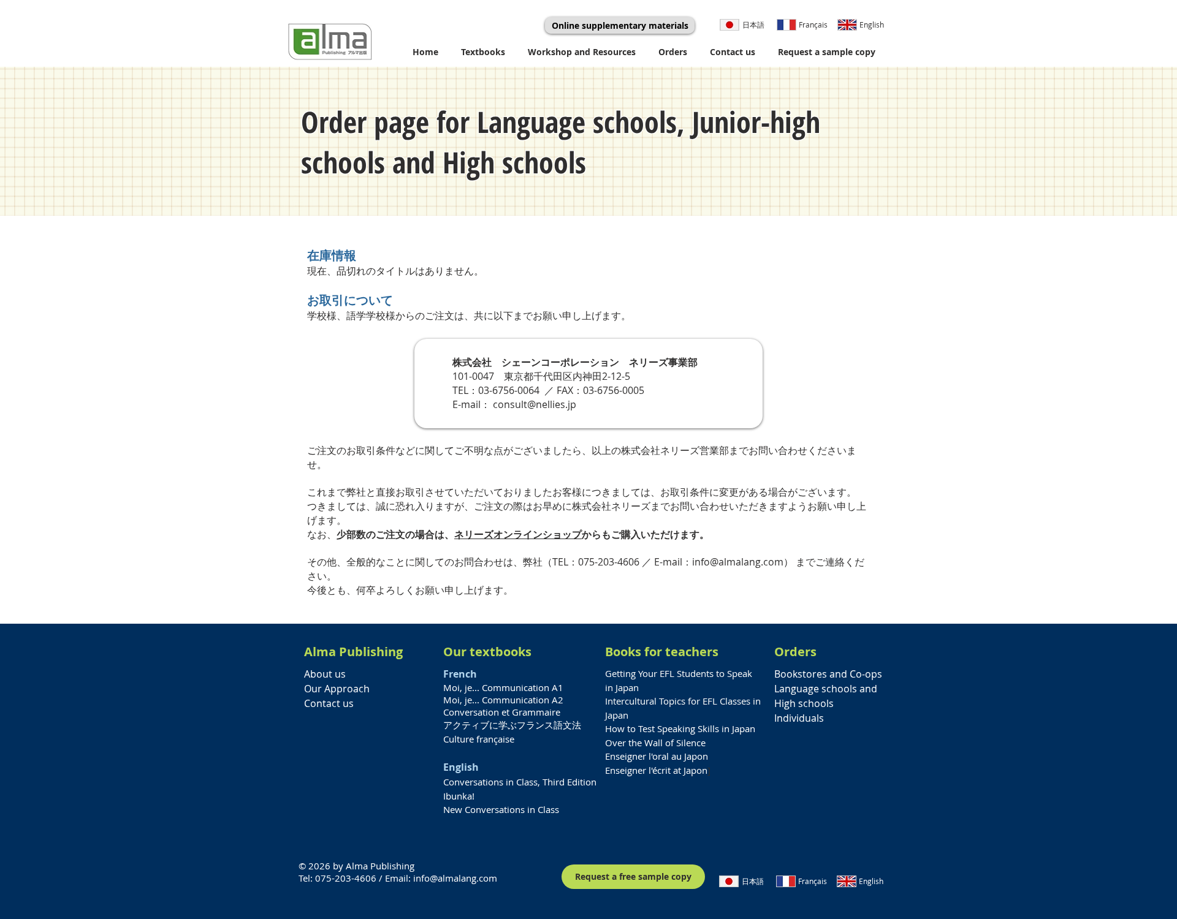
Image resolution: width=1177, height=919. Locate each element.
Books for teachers (661, 651)
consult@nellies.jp (534, 404)
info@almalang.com (737, 562)
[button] (485, 51)
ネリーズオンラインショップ (518, 534)
